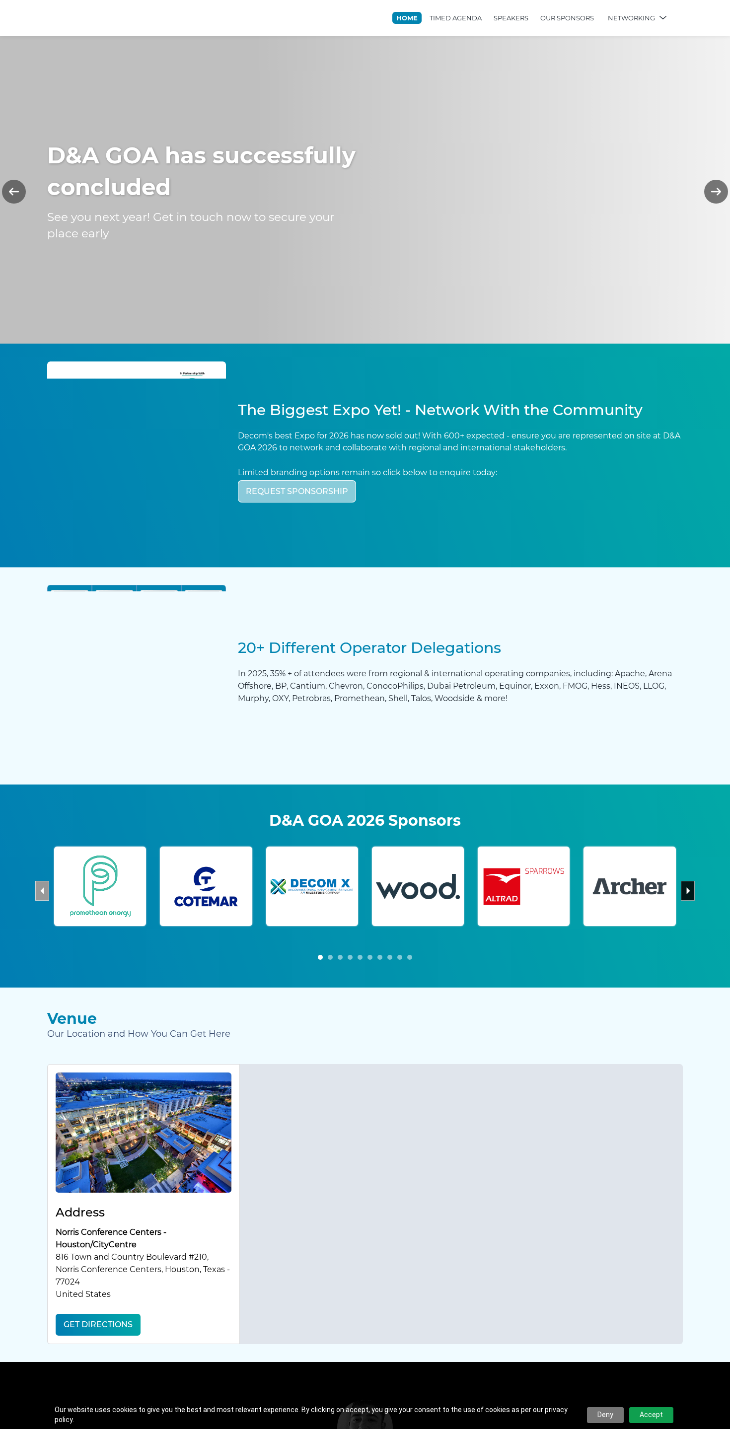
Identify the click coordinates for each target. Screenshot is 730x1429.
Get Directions (98, 1324)
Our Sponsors (567, 18)
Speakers (511, 18)
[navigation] (532, 17)
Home (407, 18)
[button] (320, 957)
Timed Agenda (456, 18)
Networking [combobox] (631, 18)
